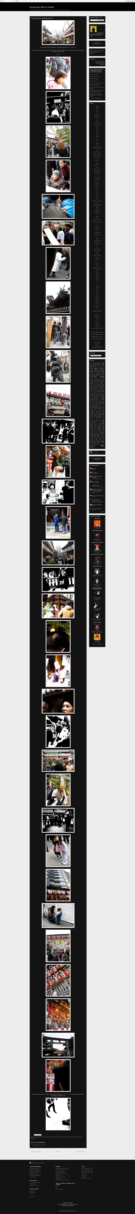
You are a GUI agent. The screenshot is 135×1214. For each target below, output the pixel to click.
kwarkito (94, 468)
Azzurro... (94, 469)
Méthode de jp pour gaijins (34, 1175)
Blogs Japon (97, 315)
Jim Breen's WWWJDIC (34, 1168)
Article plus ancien (80, 1151)
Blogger (73, 1211)
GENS (57, 1137)
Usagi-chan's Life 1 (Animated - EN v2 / (96, 575)
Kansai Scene (58, 1175)
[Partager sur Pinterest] (40, 1135)
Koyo (97, 138)
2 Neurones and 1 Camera (98, 495)
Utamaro (97, 302)
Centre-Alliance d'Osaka (60, 1172)
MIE (91, 408)
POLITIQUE (101, 423)
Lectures (97, 229)
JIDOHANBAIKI (93, 401)
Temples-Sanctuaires (97, 201)
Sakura (97, 134)
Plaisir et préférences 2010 (97, 336)
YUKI (100, 444)
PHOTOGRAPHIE (93, 423)
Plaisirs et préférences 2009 (97, 334)
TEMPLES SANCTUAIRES (70, 1137)
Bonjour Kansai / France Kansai (62, 1169)
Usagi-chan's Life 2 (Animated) (97, 585)
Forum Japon (32, 1193)
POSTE (100, 424)
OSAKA (62, 1137)
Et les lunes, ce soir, (94, 81)
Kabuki (97, 296)
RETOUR (100, 425)
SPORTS (92, 433)
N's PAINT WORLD (100, 63)
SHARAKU (92, 429)
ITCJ (57, 1187)
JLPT (98, 401)
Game (97, 245)
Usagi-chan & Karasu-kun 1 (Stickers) (97, 620)
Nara (97, 190)
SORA (101, 432)
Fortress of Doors (96, 499)
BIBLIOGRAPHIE (93, 367)
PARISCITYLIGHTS (93, 419)
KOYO (103, 403)
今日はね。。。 (97, 165)
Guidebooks (97, 257)
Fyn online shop (95, 485)
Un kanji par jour (33, 1176)
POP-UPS (94, 424)
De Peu (97, 106)
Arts (97, 285)
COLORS (47, 1137)
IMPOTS (98, 395)
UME (97, 436)
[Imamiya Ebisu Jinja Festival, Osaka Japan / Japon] (58, 44)
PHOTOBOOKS (93, 422)
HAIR (102, 393)
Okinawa (97, 194)
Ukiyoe (97, 300)
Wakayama (97, 185)
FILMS (93, 384)
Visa (97, 281)
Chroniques (97, 203)
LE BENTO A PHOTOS (99, 61)
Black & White (97, 116)
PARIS (97, 416)
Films (97, 292)
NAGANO (99, 409)
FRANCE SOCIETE (94, 390)
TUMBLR (101, 435)
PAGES (91, 416)
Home (97, 107)
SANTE (91, 427)
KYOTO (94, 404)
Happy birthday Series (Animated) (97, 563)
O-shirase (97, 321)
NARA (100, 410)
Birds (97, 130)
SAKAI (91, 426)
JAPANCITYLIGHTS (94, 399)
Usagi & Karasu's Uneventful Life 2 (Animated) (97, 609)
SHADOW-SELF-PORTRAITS (96, 428)
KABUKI (102, 401)
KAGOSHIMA (94, 402)
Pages (97, 145)
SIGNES (92, 432)
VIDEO (92, 440)
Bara (97, 136)
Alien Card (97, 264)
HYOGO (93, 395)
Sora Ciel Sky (97, 151)
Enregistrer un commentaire (39, 1145)
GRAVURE (99, 392)
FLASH (91, 385)
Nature (97, 238)
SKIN (97, 432)
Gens (97, 122)
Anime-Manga (97, 242)
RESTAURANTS (93, 425)
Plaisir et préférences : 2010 (87, 1171)
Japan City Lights (97, 124)
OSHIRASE (99, 415)
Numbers (97, 143)
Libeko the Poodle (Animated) (97, 540)
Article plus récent (36, 1151)
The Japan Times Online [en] (35, 1182)
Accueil (58, 1151)
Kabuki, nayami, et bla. (95, 76)
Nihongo (97, 317)
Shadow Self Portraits (97, 147)
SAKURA (99, 426)
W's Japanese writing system (35, 1171)
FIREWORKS (99, 384)
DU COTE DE (53, 1137)
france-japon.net (33, 1192)
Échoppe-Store (97, 240)
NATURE (92, 411)
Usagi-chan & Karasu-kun (97, 328)
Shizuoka (93, 509)
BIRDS (101, 367)
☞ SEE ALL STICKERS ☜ (97, 644)
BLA (91, 368)
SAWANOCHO (99, 427)
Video (97, 309)
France (97, 198)
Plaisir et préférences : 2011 (87, 1172)
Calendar (97, 306)
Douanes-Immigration (97, 268)
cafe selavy (94, 472)
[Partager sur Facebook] (39, 1135)
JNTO (57, 1186)
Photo (97, 114)
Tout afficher (102, 511)
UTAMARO (100, 438)
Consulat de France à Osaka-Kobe (62, 1168)
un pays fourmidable (96, 508)
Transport (97, 259)
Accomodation (97, 249)
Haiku (97, 294)
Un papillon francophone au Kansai (62, 1179)
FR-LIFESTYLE (101, 386)
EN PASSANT (100, 382)
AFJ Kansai (58, 1178)
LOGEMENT (100, 407)
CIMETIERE (101, 375)
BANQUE (95, 366)
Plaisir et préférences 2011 (97, 338)
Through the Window (94, 78)
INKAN (103, 395)
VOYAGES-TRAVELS (95, 441)
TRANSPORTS (93, 435)
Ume (97, 132)
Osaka (97, 187)
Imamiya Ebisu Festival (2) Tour (42, 18)
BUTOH (91, 374)
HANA (91, 394)
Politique (97, 276)
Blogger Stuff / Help (97, 311)
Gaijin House (97, 251)
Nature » (97, 126)
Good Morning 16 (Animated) (97, 528)
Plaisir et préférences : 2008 (87, 1168)
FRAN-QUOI (95, 387)
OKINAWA (99, 414)
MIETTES (96, 408)
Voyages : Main (97, 177)
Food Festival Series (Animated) (97, 552)
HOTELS (102, 394)
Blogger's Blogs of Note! (97, 43)
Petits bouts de (97, 211)
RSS (97, 112)
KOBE (91, 403)
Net (97, 313)
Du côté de (97, 179)
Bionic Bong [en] (33, 1183)
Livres (97, 225)
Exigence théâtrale (95, 482)
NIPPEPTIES (100, 413)
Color (97, 118)
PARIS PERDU (99, 417)
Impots (97, 270)
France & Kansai (97, 255)
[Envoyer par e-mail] (34, 1135)
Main (97, 128)
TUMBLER (102, 64)
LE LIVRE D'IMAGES (99, 62)
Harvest (93, 505)
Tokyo (97, 196)
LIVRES (92, 407)
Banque (97, 266)
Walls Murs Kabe (97, 156)
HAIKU (98, 393)
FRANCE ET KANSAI (97, 389)
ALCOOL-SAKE (93, 362)
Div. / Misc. (97, 158)
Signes (97, 323)
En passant (97, 173)
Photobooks (97, 227)
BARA (101, 366)
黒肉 (97, 207)
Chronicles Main (97, 205)
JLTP (97, 319)
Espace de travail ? (94, 74)
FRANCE (102, 387)
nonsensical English (97, 50)
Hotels (97, 253)
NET (100, 411)
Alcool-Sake (97, 219)
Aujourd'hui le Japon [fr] (34, 1185)
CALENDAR (98, 374)
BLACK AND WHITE (39, 1137)
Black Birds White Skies (97, 347)
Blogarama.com (33, 1196)
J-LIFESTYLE (96, 396)
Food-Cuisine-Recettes (97, 221)
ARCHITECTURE (94, 364)
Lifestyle (97, 216)
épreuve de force (65, 1094)
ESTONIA (95, 383)
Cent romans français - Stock (96, 83)
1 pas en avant (95, 481)
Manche (93, 496)
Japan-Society (97, 171)
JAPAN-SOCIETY (94, 398)
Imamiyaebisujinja (72, 47)
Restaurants (97, 234)
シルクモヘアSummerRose (97, 486)
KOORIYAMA (97, 403)
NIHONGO (92, 413)
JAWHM (97, 274)
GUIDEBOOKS (93, 393)
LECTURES (92, 406)
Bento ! (97, 160)
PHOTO (99, 420)
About (97, 110)
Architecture (97, 287)
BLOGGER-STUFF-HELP (95, 371)
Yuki (97, 140)
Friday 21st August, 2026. (97, 478)
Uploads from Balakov (97, 504)
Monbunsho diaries (59, 1189)
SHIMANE (99, 429)
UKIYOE (92, 436)
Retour (97, 213)
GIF (91, 392)
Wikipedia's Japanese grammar (35, 1169)
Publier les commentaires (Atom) (61, 1155)
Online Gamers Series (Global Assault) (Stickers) (97, 632)
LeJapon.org (32, 1190)
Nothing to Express (95, 473)
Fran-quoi (97, 326)
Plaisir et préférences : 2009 (87, 1169)
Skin (97, 149)
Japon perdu (97, 232)
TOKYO (101, 434)
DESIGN (100, 378)
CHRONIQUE (93, 375)
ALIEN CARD (101, 362)
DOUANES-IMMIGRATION (95, 379)
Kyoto (97, 192)
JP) (101, 576)
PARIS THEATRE (95, 418)
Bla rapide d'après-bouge (95, 98)
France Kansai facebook (60, 1171)
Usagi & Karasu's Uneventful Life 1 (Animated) (97, 598)
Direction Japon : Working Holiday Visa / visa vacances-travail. (96, 95)
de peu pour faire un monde (42, 7)
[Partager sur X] (37, 1135)
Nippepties (97, 209)
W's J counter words (33, 1172)
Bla (97, 163)
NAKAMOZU (92, 410)
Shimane (97, 183)
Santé (97, 278)
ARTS (103, 364)
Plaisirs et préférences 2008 (97, 332)
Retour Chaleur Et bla (95, 85)
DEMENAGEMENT (93, 378)
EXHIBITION (101, 383)
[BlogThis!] (36, 1135)
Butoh (97, 289)
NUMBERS (92, 414)
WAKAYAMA (93, 442)
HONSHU (97, 394)
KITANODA (100, 402)
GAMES (96, 391)
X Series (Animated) (97, 641)
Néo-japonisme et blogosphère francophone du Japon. (97, 91)
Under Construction (97, 154)
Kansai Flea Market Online (61, 1176)
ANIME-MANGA (97, 363)
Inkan (97, 272)
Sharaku (97, 298)
